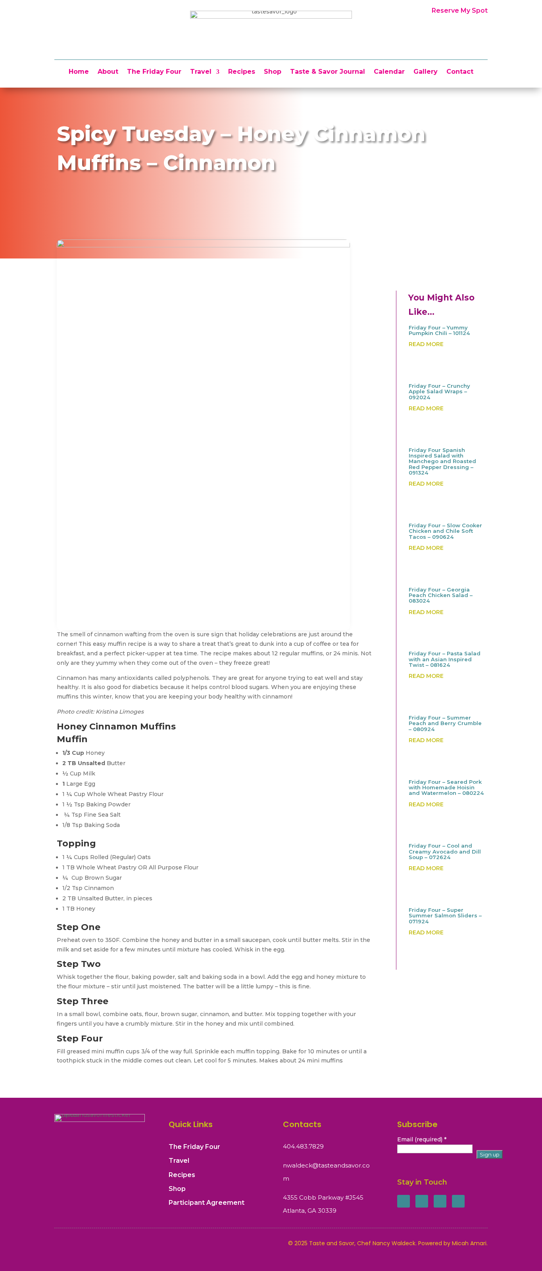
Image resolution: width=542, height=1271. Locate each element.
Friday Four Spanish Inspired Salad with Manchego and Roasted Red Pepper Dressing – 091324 (442, 461)
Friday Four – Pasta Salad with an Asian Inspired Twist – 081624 (444, 659)
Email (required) (421, 1139)
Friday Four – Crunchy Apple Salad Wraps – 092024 (439, 391)
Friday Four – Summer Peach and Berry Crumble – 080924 (445, 723)
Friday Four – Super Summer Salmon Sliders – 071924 (445, 916)
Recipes (241, 72)
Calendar (389, 72)
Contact (459, 72)
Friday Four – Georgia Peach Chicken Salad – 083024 (441, 595)
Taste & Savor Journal (327, 72)
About (108, 72)
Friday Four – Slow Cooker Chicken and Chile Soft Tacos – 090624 (445, 531)
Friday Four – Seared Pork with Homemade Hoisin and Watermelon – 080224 (446, 787)
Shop (272, 72)
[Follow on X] (421, 1201)
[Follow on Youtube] (458, 1201)
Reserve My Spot (460, 10)
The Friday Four (154, 72)
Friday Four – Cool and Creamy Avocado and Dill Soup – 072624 (445, 851)
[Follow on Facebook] (403, 1201)
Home (79, 72)
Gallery (425, 72)
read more (426, 344)
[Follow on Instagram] (440, 1201)
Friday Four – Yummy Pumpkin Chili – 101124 (439, 330)
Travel (200, 72)
